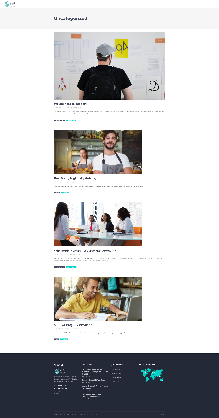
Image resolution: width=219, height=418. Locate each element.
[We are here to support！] (109, 66)
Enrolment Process (116, 373)
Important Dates (116, 377)
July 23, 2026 (86, 376)
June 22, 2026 (86, 382)
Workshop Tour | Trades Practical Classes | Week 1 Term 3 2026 (95, 372)
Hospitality (64, 192)
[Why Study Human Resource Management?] (98, 224)
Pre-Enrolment (115, 369)
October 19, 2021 (59, 329)
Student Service (71, 120)
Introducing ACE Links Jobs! (93, 380)
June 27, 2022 (58, 107)
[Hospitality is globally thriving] (98, 152)
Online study (64, 339)
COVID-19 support (59, 120)
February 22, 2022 (59, 254)
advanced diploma (59, 267)
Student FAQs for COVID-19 (73, 325)
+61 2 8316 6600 (159, 415)
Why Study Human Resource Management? (85, 250)
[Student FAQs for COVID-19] (98, 299)
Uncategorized (77, 107)
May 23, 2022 (58, 182)
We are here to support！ (71, 104)
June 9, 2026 (86, 390)
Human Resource (71, 267)
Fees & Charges (115, 381)
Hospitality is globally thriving (75, 178)
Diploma (57, 192)
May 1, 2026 (85, 398)
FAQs (56, 339)
